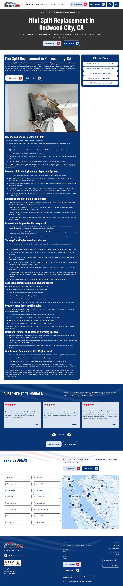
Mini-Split (49, 12)
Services (65, 549)
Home (42, 12)
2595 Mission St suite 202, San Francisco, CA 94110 (77, 545)
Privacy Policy (8, 569)
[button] (29, 4)
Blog (64, 554)
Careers (65, 558)
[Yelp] (116, 4)
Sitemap (6, 576)
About (64, 551)
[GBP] (110, 4)
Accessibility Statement (10, 571)
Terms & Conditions (9, 573)
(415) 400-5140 (115, 545)
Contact (65, 556)
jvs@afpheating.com (113, 548)
